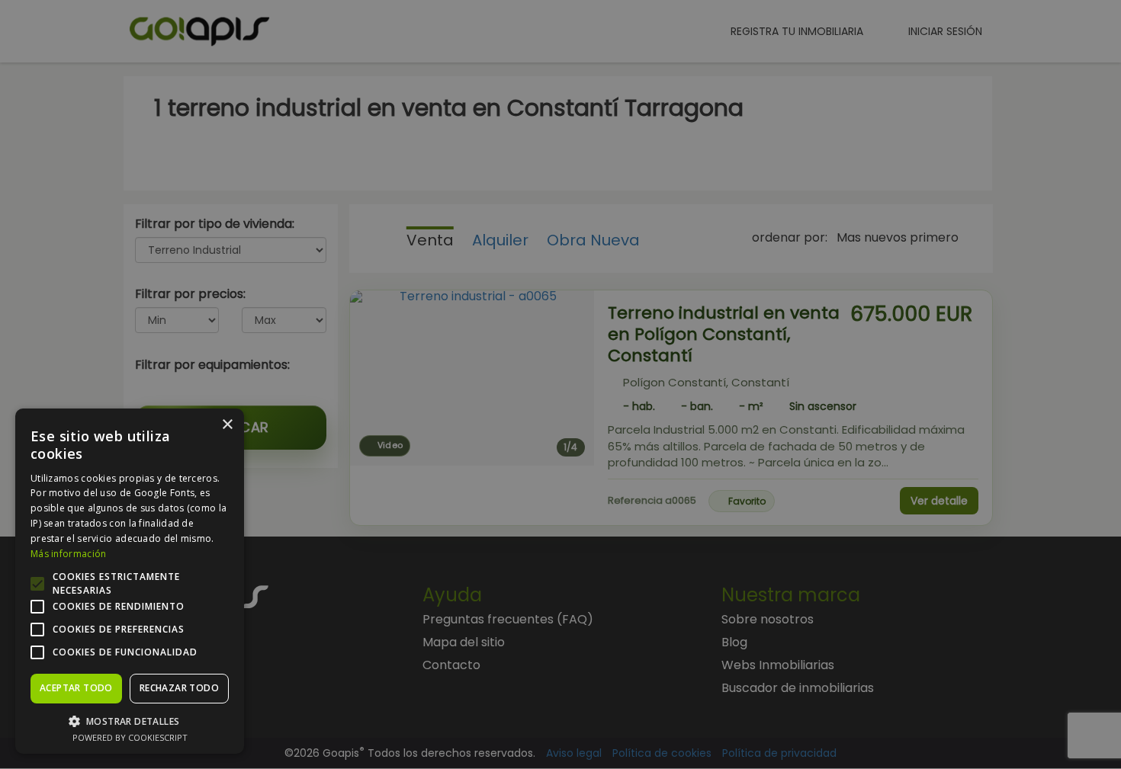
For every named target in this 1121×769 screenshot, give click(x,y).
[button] (130, 720)
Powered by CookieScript (130, 737)
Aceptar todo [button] (76, 687)
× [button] (227, 425)
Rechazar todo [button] (179, 687)
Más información (69, 553)
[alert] (560, 384)
